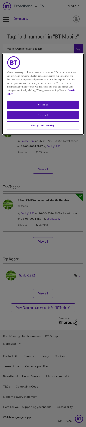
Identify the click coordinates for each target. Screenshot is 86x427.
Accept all (43, 104)
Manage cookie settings (43, 125)
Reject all (43, 115)
